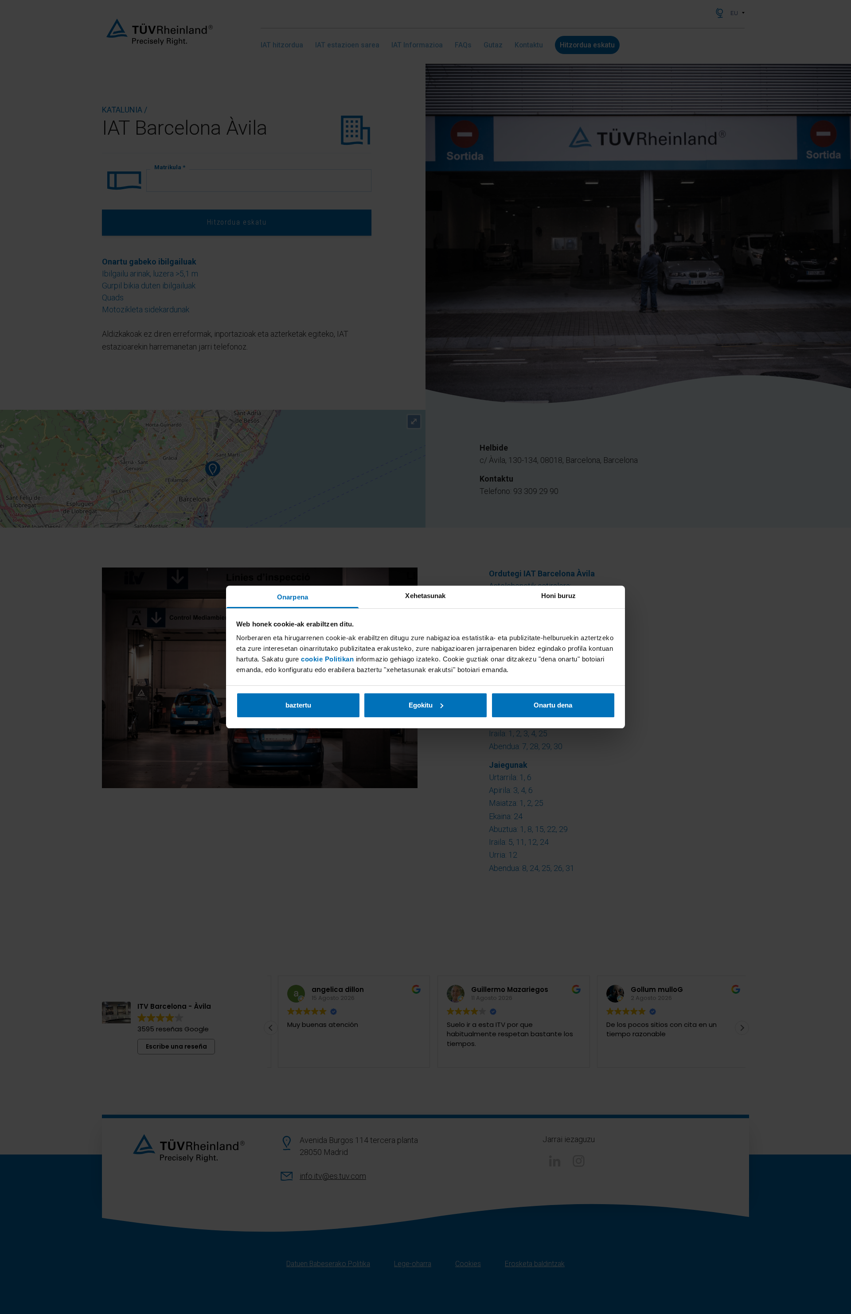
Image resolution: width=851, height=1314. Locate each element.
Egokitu (421, 705)
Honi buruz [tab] (558, 595)
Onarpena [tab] (292, 597)
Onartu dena (553, 705)
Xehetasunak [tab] (425, 595)
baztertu (298, 705)
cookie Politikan (327, 659)
